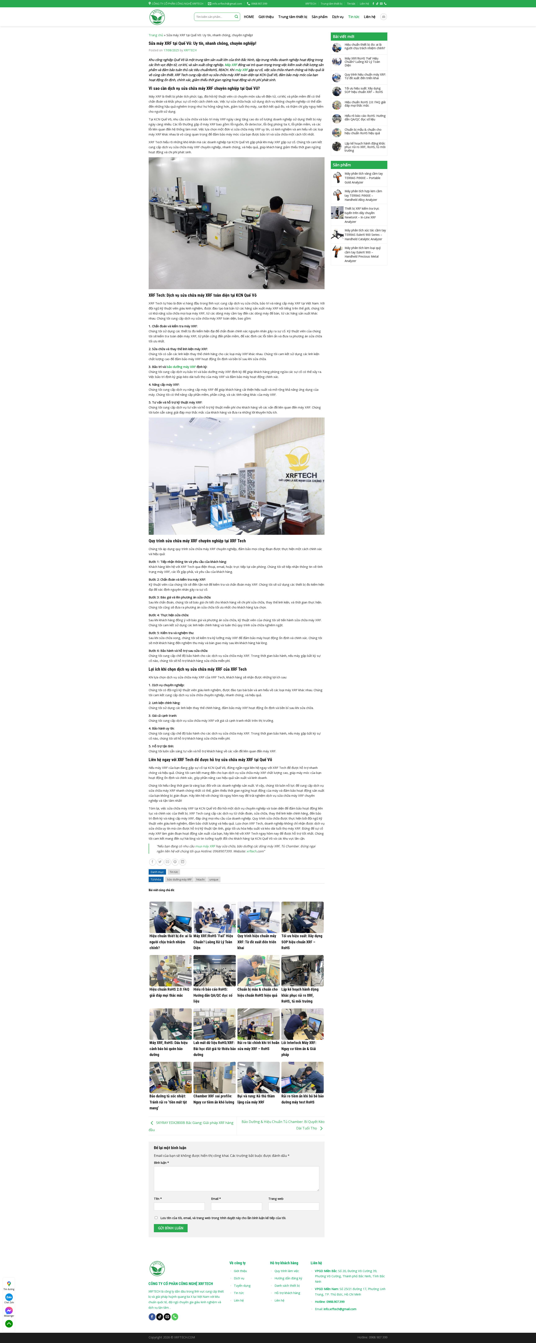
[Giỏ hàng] (383, 16)
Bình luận (161, 1163)
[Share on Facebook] (152, 862)
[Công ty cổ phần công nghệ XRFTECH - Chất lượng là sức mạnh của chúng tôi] (168, 16)
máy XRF (241, 70)
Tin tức (351, 3)
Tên (158, 1199)
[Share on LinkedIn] (182, 862)
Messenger (9, 1315)
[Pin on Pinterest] (175, 862)
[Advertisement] (359, 333)
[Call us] (385, 3)
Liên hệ (364, 3)
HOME (249, 16)
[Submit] (236, 16)
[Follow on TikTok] (377, 3)
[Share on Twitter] (160, 862)
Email (216, 1199)
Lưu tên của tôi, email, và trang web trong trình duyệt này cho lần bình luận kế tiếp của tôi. (223, 1218)
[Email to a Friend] (167, 862)
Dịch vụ (338, 16)
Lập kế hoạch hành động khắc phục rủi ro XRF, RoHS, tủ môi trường (365, 147)
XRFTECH (310, 3)
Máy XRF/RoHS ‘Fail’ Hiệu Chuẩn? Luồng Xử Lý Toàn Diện (362, 62)
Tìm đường (9, 1289)
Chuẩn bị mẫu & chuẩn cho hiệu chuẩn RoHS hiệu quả (363, 131)
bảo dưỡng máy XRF (181, 367)
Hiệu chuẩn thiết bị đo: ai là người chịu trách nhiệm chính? (365, 46)
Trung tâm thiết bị (331, 3)
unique (213, 879)
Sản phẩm (319, 16)
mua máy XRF (205, 846)
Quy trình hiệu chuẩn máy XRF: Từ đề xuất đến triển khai (365, 76)
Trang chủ (156, 35)
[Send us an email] (381, 3)
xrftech (251, 851)
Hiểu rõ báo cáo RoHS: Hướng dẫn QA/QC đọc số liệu (365, 117)
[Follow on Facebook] (373, 3)
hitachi (200, 879)
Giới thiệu (266, 16)
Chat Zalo (9, 1302)
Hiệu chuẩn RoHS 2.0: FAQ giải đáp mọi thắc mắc (365, 104)
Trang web (275, 1199)
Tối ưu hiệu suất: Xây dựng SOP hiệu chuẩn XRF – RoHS (364, 90)
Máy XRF (231, 65)
